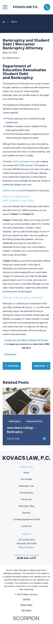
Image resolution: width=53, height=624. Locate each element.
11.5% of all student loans (23, 161)
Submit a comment (11, 190)
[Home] (25, 7)
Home (26, 472)
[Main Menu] (5, 7)
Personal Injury (26, 492)
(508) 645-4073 (26, 558)
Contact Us (26, 526)
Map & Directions (26, 547)
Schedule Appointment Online (26, 519)
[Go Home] (4, 22)
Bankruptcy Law (26, 486)
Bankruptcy (10, 354)
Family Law (26, 499)
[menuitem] (26, 599)
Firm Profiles (26, 479)
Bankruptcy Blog (26, 506)
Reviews (26, 512)
